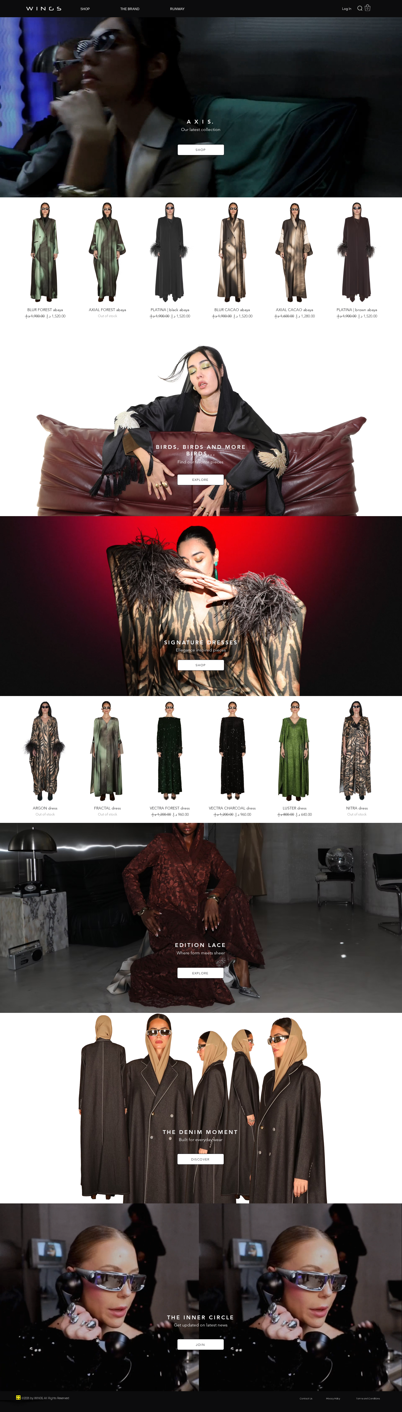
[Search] (360, 8)
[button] (367, 7)
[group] (201, 260)
